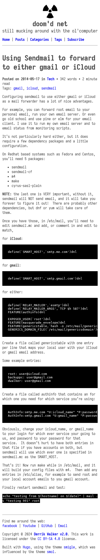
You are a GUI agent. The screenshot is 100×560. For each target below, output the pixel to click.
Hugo (26, 547)
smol (50, 551)
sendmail (48, 88)
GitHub (47, 525)
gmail (18, 88)
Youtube (29, 525)
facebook (9, 525)
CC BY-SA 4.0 (49, 538)
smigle (69, 547)
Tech (50, 79)
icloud (32, 88)
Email (62, 525)
